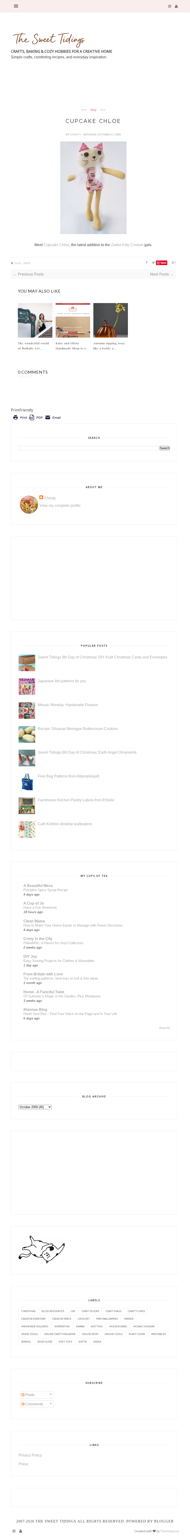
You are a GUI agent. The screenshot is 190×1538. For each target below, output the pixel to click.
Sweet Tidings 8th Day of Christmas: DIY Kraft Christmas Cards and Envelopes (102, 657)
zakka (97, 1341)
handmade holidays (34, 1326)
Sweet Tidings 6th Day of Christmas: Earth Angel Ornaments (87, 752)
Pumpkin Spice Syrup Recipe (45, 890)
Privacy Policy (30, 1455)
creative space (61, 1318)
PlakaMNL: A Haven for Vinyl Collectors (53, 943)
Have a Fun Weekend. (40, 907)
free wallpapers (107, 1318)
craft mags (113, 1310)
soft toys (65, 1341)
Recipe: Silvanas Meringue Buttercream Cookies (78, 729)
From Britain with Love (43, 974)
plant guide (137, 1333)
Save (163, 262)
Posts (29, 1395)
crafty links (136, 1310)
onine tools (29, 1333)
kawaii (80, 1326)
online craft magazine (60, 1333)
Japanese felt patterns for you (62, 681)
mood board (118, 1326)
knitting (97, 1326)
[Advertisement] (95, 95)
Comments (33, 1404)
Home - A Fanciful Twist (43, 992)
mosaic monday (144, 1326)
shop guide (44, 1341)
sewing (26, 1341)
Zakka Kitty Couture (127, 245)
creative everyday (33, 1318)
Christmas (28, 1310)
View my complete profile (60, 505)
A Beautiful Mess (38, 886)
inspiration (62, 1326)
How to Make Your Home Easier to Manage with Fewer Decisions (73, 925)
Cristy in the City (37, 939)
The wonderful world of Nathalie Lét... (33, 345)
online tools (113, 1333)
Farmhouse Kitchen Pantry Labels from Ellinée (76, 800)
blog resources (53, 1310)
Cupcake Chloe (56, 245)
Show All (164, 1028)
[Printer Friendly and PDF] (37, 421)
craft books (90, 1310)
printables (158, 1333)
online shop (90, 1333)
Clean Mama (34, 921)
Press (23, 1464)
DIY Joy (30, 957)
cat (72, 1310)
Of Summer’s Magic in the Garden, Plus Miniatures (62, 996)
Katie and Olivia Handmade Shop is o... (72, 345)
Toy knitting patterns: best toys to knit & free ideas (60, 978)
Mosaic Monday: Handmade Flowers (68, 705)
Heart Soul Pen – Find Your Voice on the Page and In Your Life (70, 1014)
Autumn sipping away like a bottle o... (109, 345)
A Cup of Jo (33, 903)
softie (82, 1341)
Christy (76, 134)
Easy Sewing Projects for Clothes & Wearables (59, 961)
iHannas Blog (35, 1010)
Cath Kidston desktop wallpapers (65, 824)
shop (93, 110)
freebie (129, 1318)
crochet (84, 1318)
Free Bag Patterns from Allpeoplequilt (68, 776)
